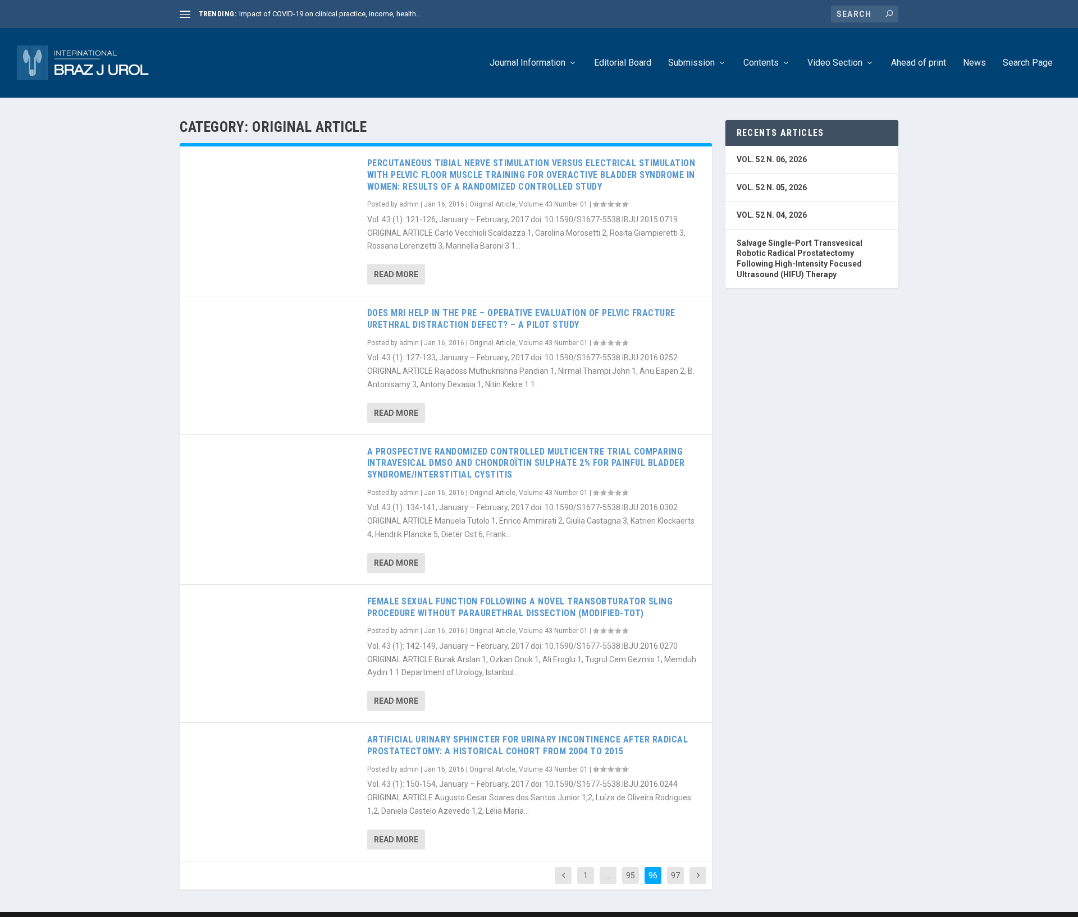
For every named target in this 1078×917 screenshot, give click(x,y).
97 (675, 875)
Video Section (834, 63)
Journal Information (527, 63)
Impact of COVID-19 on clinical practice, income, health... (330, 14)
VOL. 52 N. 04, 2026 (772, 214)
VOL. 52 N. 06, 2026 (772, 159)
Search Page (1028, 63)
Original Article (492, 204)
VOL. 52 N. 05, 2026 (772, 187)
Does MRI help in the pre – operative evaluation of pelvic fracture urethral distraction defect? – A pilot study (521, 319)
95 (630, 875)
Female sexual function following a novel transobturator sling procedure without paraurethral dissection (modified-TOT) (520, 607)
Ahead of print (918, 63)
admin (409, 204)
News (974, 63)
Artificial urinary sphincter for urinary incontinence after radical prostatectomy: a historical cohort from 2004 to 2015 (527, 745)
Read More (396, 274)
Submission (691, 63)
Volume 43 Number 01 (553, 204)
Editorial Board (622, 63)
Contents (761, 63)
